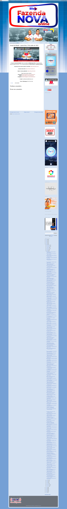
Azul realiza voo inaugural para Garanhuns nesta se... (50, 396)
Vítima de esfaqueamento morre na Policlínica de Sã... (51, 458)
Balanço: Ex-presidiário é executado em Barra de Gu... (51, 339)
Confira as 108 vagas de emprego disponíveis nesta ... (50, 303)
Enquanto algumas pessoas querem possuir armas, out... (51, 444)
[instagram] (48, 74)
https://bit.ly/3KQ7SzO (35, 66)
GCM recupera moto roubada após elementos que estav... (51, 353)
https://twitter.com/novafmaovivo (28, 75)
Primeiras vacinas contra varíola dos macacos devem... (51, 256)
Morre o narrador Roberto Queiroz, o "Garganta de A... (51, 316)
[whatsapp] (53, 74)
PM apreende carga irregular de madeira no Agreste (50, 435)
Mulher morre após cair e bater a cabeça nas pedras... (51, 460)
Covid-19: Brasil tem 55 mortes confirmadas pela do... (50, 389)
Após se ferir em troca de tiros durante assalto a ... (50, 421)
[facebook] (46, 74)
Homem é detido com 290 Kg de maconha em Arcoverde (50, 393)
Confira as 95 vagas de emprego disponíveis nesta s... (50, 327)
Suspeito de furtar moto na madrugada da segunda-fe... (50, 343)
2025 (46, 240)
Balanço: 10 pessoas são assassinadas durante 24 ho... (51, 402)
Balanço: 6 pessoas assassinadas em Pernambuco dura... (51, 348)
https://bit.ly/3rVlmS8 (31, 71)
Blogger (51, 236)
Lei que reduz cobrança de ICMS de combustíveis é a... (51, 405)
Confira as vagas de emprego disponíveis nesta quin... (50, 278)
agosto (47, 249)
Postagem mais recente (14, 112)
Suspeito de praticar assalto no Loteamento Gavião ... (50, 282)
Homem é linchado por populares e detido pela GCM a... (51, 334)
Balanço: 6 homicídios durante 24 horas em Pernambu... (51, 469)
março (47, 483)
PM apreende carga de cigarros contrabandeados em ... (50, 475)
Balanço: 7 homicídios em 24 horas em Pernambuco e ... (51, 424)
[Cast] (55, 71)
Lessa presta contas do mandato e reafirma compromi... (50, 373)
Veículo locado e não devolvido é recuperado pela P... (50, 266)
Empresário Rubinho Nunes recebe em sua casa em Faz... (51, 451)
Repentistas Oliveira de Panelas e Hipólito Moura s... (50, 302)
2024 (46, 241)
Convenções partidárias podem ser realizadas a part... (51, 367)
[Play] (47, 71)
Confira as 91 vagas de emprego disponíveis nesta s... (50, 464)
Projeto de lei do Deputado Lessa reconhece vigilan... (50, 476)
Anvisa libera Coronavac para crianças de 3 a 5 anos (50, 417)
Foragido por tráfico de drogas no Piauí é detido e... (51, 449)
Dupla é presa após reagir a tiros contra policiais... (50, 271)
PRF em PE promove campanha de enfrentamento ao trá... (51, 312)
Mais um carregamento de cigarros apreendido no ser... (51, 285)
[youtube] (51, 74)
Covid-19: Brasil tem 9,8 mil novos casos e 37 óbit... (51, 321)
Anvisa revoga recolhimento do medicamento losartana (50, 433)
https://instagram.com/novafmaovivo (28, 76)
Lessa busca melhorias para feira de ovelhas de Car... (51, 300)
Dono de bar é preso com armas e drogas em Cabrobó (51, 332)
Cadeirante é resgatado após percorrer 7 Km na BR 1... (50, 407)
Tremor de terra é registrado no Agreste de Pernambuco (50, 275)
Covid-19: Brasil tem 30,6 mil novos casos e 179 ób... (51, 305)
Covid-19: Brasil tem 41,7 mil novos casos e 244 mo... (51, 254)
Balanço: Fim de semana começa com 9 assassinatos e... (51, 259)
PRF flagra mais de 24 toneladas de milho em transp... (51, 294)
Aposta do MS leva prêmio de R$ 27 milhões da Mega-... (51, 413)
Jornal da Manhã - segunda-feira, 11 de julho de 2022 (51, 455)
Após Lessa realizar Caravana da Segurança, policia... (50, 473)
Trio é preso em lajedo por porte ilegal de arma (50, 330)
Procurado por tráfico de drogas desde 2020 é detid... (50, 466)
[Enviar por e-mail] (15, 82)
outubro (48, 247)
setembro (48, 248)
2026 (46, 239)
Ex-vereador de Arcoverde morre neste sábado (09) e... (51, 457)
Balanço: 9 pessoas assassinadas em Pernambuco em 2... (51, 280)
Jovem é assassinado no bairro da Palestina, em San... (51, 442)
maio (47, 481)
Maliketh (52, 235)
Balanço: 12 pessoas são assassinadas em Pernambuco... (51, 307)
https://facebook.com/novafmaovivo (28, 74)
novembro (48, 246)
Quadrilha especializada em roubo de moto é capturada (51, 380)
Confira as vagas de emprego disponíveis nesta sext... (50, 264)
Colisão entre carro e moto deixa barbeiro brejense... (50, 394)
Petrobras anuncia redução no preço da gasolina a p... (51, 362)
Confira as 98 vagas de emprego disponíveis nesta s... (50, 471)
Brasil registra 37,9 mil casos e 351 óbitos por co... (51, 291)
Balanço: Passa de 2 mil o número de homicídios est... (51, 366)
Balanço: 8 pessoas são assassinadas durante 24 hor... (51, 296)
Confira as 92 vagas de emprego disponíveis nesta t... (50, 448)
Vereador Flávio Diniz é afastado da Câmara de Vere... (51, 384)
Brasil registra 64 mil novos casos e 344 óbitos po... (51, 431)
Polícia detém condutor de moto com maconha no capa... (51, 446)
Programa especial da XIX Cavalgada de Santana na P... (51, 336)
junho (47, 480)
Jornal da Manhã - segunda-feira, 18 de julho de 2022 (51, 385)
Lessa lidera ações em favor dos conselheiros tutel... (50, 412)
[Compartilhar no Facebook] (17, 82)
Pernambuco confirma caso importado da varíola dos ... (50, 422)
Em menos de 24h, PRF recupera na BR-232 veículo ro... (51, 329)
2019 (46, 489)
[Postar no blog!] (16, 82)
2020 (46, 488)
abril (47, 482)
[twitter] (49, 74)
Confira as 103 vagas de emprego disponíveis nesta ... (50, 400)
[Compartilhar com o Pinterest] (18, 82)
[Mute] (49, 71)
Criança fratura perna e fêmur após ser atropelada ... (51, 311)
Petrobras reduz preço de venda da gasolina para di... (51, 273)
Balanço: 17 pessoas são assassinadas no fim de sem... (51, 323)
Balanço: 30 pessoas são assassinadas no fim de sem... (51, 387)
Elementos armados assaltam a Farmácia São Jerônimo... (50, 284)
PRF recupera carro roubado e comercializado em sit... (50, 293)
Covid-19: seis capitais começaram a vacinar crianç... (51, 378)
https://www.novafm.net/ (30, 68)
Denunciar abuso (48, 494)
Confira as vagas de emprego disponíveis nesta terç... (50, 382)
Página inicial (26, 112)
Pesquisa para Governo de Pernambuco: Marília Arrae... (50, 453)
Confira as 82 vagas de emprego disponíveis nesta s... (50, 391)
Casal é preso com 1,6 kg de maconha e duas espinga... (51, 325)
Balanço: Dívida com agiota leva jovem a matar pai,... (50, 376)
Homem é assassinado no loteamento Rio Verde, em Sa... (51, 351)
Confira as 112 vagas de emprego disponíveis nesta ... (50, 355)
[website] (55, 74)
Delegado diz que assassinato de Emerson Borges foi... (50, 269)
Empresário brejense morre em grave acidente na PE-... (50, 345)
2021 (46, 487)
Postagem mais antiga (38, 112)
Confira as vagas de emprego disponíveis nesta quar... (50, 287)
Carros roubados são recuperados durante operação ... (51, 409)
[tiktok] (52, 74)
